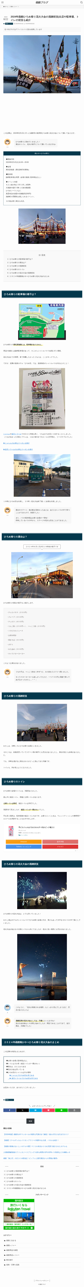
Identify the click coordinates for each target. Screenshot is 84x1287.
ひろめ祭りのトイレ (17, 269)
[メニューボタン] (2, 2)
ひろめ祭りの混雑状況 (18, 266)
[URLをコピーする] (74, 1110)
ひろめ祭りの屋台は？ (18, 262)
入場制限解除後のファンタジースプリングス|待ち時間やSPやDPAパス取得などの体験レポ (36, 1152)
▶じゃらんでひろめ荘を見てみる (22, 1075)
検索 (30, 1121)
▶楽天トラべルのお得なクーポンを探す (18, 449)
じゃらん (6, 434)
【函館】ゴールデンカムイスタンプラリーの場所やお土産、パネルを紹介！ (31, 1140)
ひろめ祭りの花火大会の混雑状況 (22, 273)
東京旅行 (9, 1260)
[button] (9, 1110)
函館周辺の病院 (12, 1250)
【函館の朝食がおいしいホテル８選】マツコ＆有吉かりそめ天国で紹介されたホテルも (35, 1146)
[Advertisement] (42, 110)
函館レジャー (9, 23)
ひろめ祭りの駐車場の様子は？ (21, 259)
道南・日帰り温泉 (12, 1265)
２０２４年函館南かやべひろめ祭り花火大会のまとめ (29, 276)
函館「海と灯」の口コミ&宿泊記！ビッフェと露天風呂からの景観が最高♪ (30, 1158)
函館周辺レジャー (12, 1255)
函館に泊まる (11, 1240)
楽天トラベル (16, 434)
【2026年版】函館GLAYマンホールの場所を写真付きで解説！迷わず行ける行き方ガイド (36, 1134)
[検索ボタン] (81, 2)
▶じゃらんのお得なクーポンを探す (16, 443)
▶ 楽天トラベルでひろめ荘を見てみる (23, 1078)
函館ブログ (42, 2)
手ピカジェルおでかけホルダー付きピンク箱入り (37, 827)
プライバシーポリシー (42, 1280)
